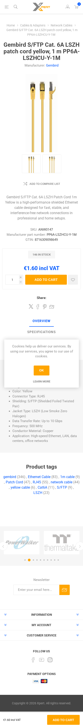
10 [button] (58, 560)
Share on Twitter (31, 306)
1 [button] (25, 560)
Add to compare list (44, 183)
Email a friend (51, 306)
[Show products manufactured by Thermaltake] (61, 542)
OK (41, 370)
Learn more (41, 381)
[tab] (41, 321)
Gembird (52, 65)
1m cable (67, 477)
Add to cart (46, 280)
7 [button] (47, 560)
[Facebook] (33, 659)
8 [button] (51, 560)
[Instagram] (50, 659)
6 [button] (44, 560)
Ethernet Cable (39, 477)
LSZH (37, 493)
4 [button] (37, 560)
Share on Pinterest (44, 306)
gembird (9, 477)
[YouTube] (41, 659)
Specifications (41, 332)
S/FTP (62, 487)
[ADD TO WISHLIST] (73, 280)
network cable (61, 482)
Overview (41, 321)
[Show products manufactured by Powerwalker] (21, 542)
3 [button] (33, 560)
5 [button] (40, 560)
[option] (22, 542)
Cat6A (42, 487)
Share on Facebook (37, 306)
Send (64, 590)
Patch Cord (14, 482)
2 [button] (29, 560)
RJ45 (37, 482)
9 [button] (54, 560)
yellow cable (20, 487)
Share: (41, 298)
